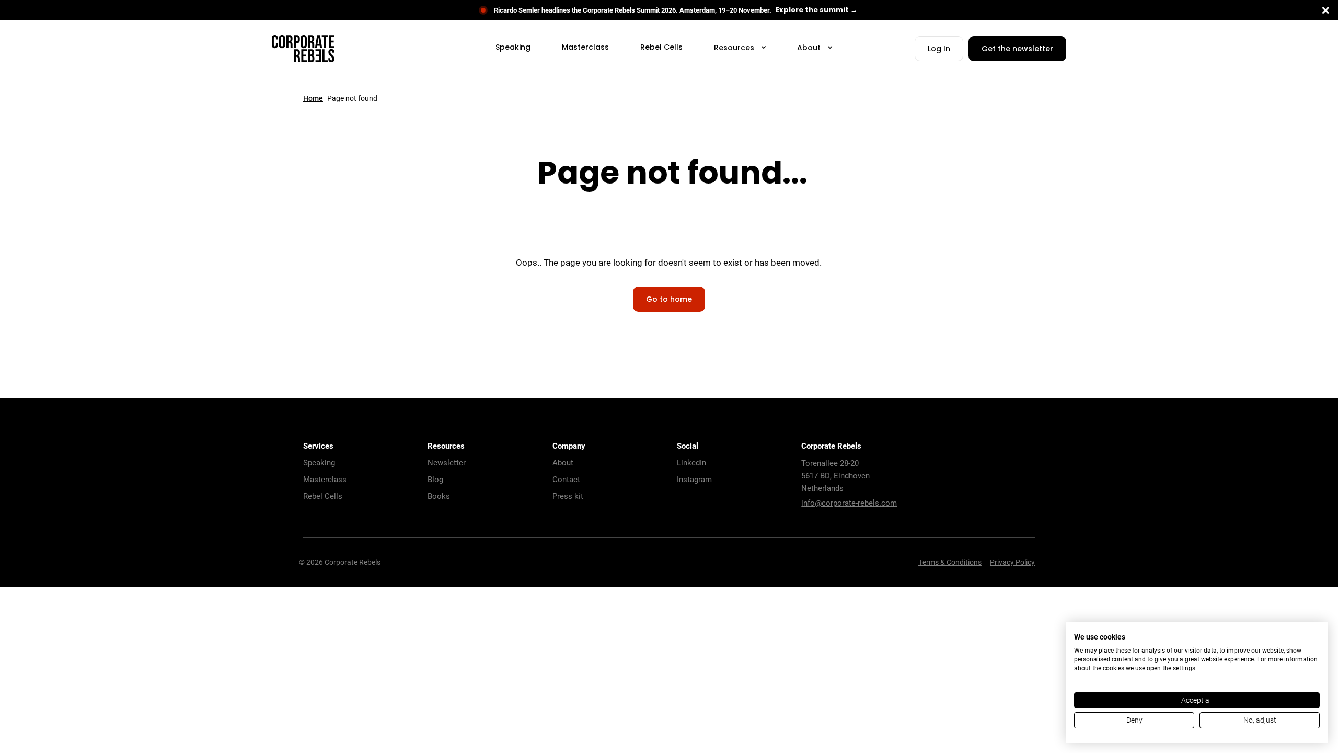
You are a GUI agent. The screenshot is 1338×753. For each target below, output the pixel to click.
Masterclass (325, 479)
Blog (435, 479)
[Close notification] (1325, 10)
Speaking (319, 462)
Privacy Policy (1012, 562)
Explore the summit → (816, 10)
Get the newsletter (1017, 49)
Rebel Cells (322, 495)
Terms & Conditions (950, 562)
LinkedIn (691, 462)
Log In (939, 49)
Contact (566, 479)
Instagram (694, 479)
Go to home (669, 299)
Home (313, 98)
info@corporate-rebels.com (849, 502)
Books (439, 495)
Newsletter (447, 462)
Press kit (567, 495)
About (562, 462)
